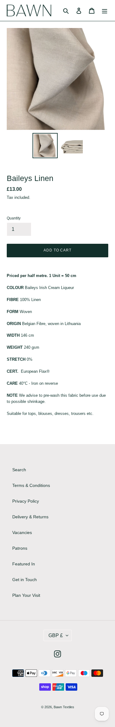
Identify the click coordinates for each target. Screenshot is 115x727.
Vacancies (22, 532)
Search (19, 469)
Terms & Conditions (31, 485)
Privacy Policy (25, 501)
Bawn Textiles (64, 707)
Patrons (19, 548)
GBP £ (55, 635)
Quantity (14, 218)
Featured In (23, 563)
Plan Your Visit (26, 595)
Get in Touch (24, 579)
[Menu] (104, 10)
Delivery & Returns (30, 516)
